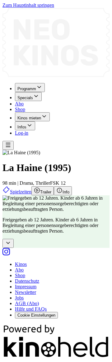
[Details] (8, 243)
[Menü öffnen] (8, 145)
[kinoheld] (56, 356)
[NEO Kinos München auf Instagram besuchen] (6, 253)
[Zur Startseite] (56, 43)
